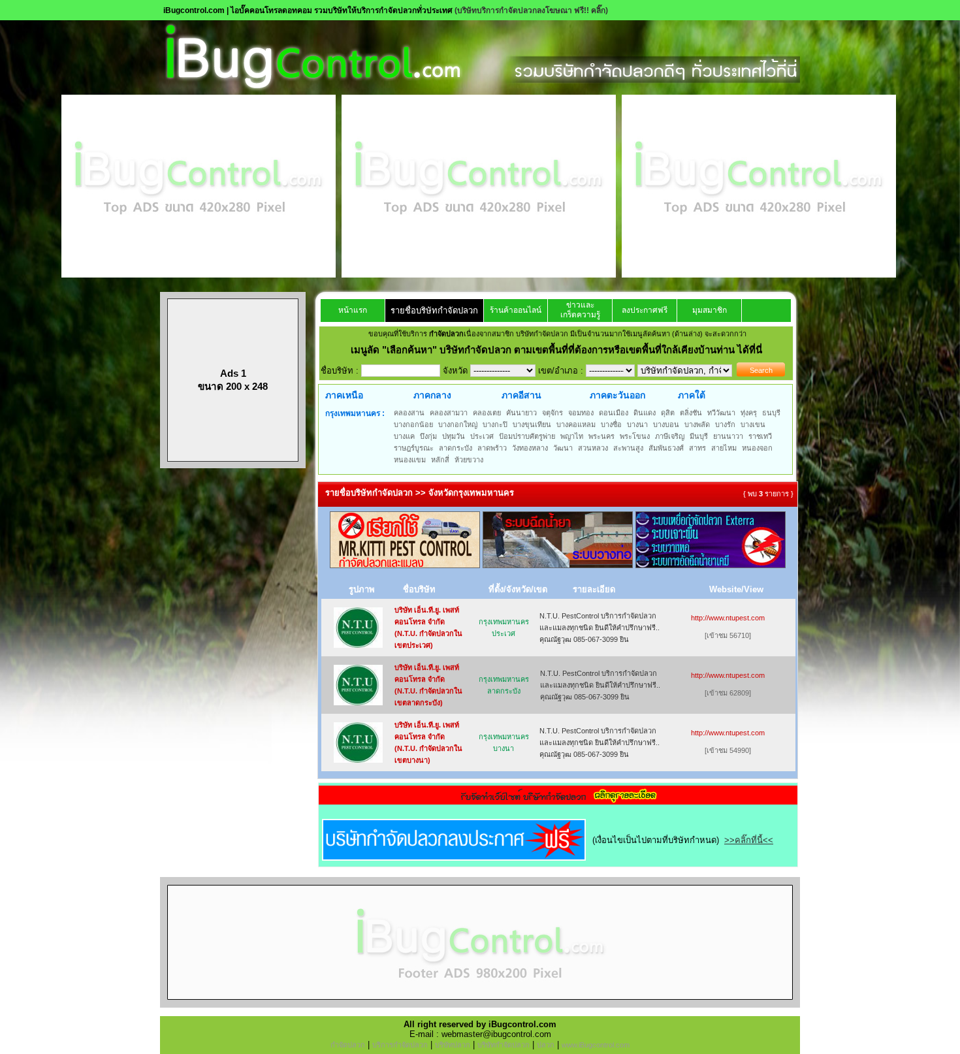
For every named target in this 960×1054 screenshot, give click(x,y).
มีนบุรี (699, 436)
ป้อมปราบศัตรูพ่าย (527, 436)
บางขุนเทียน (532, 424)
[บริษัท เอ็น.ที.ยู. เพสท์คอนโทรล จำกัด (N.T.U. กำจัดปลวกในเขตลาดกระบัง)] (358, 702)
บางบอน (666, 424)
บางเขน (753, 424)
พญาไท (571, 436)
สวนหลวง (593, 448)
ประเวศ (482, 436)
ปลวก (545, 1045)
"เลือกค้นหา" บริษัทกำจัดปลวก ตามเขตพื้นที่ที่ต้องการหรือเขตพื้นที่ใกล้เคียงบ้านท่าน (559, 349)
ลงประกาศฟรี (644, 310)
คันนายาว (521, 413)
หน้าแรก (352, 310)
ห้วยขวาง (469, 460)
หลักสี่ (440, 460)
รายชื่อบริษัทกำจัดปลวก (434, 310)
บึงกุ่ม (428, 436)
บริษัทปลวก (452, 1045)
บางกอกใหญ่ (457, 424)
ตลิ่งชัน (691, 413)
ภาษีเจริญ (669, 436)
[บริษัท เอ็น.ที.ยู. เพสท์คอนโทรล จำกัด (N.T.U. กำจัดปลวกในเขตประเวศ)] (358, 645)
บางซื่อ (611, 424)
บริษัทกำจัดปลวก (503, 1045)
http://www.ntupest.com (728, 618)
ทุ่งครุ (749, 413)
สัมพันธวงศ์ (666, 448)
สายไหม (724, 448)
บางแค (404, 436)
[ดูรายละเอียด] (558, 800)
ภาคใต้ (691, 395)
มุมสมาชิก (709, 310)
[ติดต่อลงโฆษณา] (480, 1005)
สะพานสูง (628, 448)
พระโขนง (635, 436)
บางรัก (725, 424)
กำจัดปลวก (347, 1045)
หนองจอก (757, 448)
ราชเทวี (760, 436)
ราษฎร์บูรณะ (414, 448)
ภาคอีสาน (521, 395)
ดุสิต (668, 413)
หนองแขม (410, 460)
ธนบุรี (771, 413)
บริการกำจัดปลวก (400, 1045)
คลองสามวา (449, 413)
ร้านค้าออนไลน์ (515, 310)
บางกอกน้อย (413, 424)
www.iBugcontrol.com (596, 1045)
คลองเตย (487, 413)
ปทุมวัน (453, 436)
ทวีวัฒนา (721, 413)
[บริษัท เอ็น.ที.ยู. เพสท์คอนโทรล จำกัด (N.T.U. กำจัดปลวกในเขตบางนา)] (358, 760)
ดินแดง (644, 413)
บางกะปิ (495, 424)
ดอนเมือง (613, 413)
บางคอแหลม (576, 424)
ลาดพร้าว (492, 448)
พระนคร (601, 436)
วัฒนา (563, 448)
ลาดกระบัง (455, 448)
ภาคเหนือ (344, 395)
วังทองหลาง (530, 448)
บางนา (637, 424)
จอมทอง (581, 413)
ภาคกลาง (432, 395)
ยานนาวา (728, 436)
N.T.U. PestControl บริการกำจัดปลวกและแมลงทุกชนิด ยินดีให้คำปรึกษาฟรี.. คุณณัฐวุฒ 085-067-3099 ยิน (599, 627)
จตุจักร (552, 413)
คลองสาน (409, 413)
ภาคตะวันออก (617, 395)
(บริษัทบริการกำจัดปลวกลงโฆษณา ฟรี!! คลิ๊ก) (531, 10)
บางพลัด (697, 424)
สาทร (697, 448)
